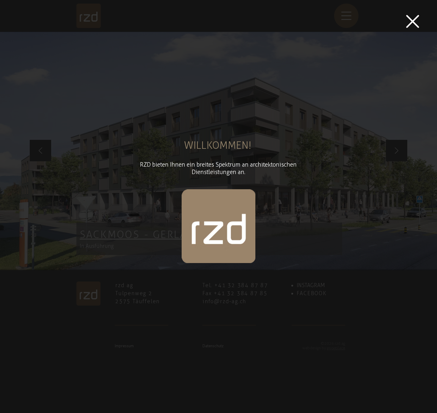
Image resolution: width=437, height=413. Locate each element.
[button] (412, 21)
